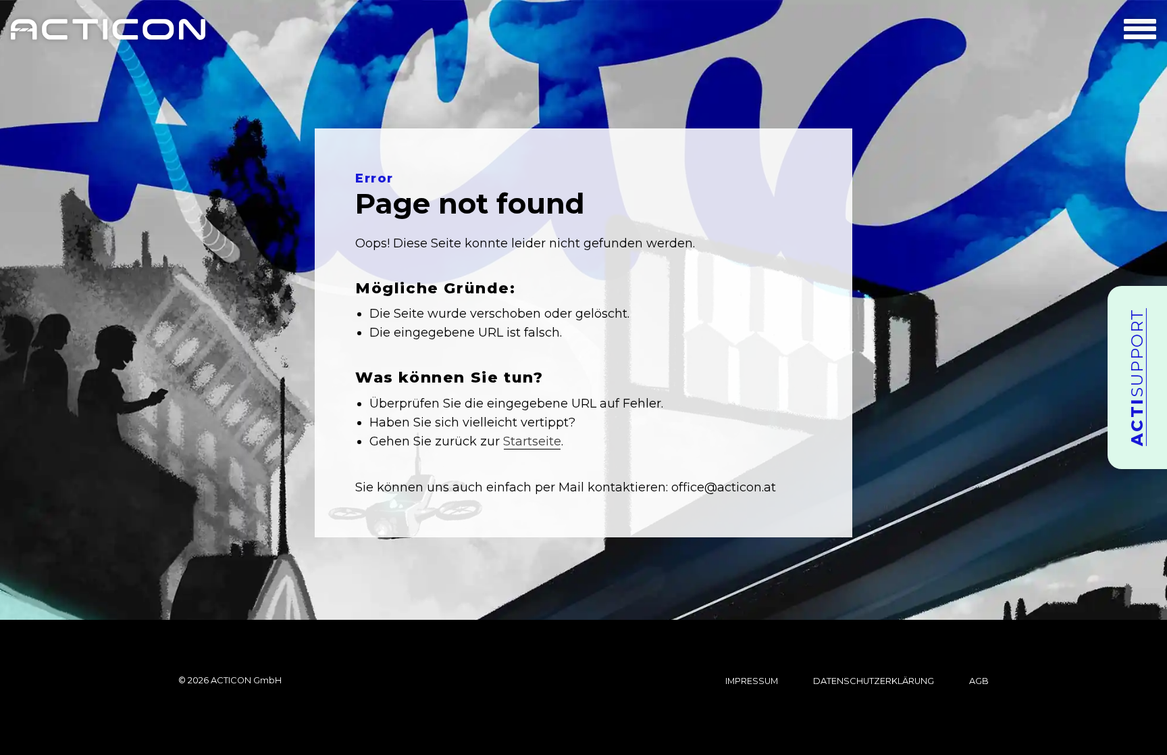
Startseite (532, 441)
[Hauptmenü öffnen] (1140, 29)
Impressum (751, 681)
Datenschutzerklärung (873, 681)
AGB (979, 681)
